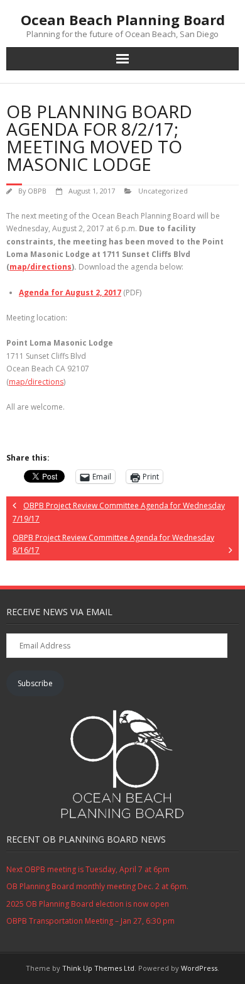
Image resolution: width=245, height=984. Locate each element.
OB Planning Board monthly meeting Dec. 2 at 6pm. (97, 886)
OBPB (37, 190)
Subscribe (35, 683)
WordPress (199, 968)
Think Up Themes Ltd (98, 968)
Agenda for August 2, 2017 (70, 292)
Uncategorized (163, 190)
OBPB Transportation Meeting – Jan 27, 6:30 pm (90, 921)
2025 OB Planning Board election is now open (87, 904)
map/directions (40, 266)
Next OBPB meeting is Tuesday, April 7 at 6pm (88, 869)
